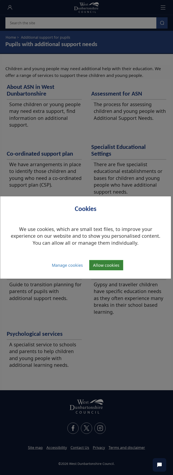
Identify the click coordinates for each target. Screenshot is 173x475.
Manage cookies (67, 265)
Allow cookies (106, 265)
